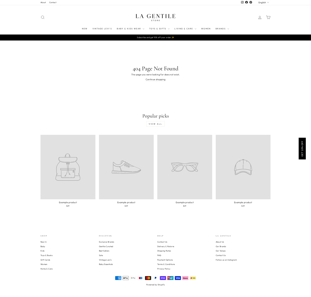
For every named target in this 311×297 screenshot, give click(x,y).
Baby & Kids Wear (129, 28)
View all (155, 124)
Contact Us (162, 242)
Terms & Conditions (166, 264)
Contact (52, 2)
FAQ (159, 255)
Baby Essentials (106, 264)
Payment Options (165, 260)
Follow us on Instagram (226, 260)
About (43, 2)
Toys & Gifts (158, 28)
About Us (220, 242)
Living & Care (184, 28)
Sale (101, 255)
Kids (42, 251)
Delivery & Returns (165, 246)
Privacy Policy (163, 269)
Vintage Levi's (102, 28)
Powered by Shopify (155, 284)
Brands (221, 28)
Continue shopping (156, 79)
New (84, 28)
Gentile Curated (106, 246)
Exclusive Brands (106, 242)
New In (43, 242)
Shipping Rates (164, 251)
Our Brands (221, 246)
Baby (42, 246)
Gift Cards (45, 260)
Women (206, 28)
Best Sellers (104, 251)
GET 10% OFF (302, 149)
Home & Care (46, 269)
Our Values (221, 251)
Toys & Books (46, 255)
